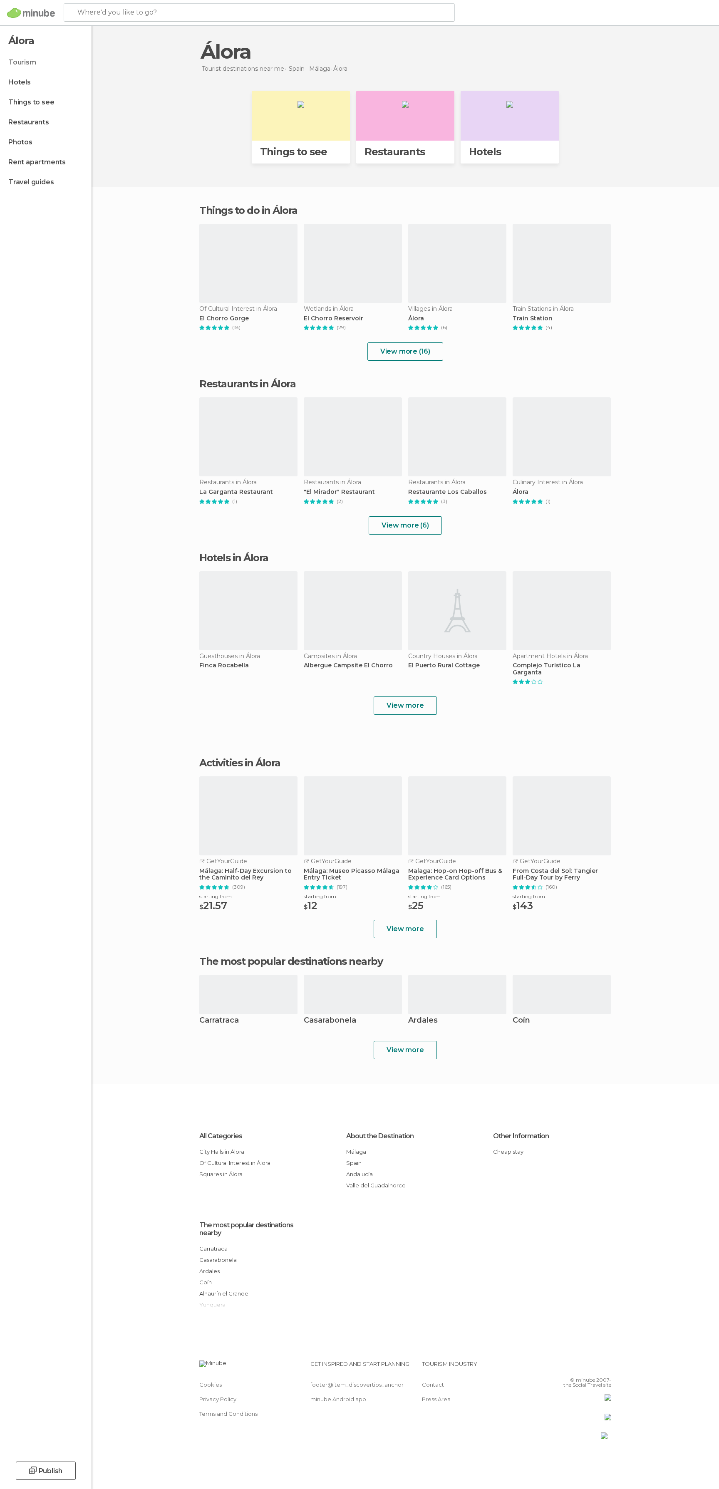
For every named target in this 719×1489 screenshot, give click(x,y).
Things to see (31, 102)
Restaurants (28, 122)
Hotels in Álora (233, 558)
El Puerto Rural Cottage (444, 665)
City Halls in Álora (221, 1151)
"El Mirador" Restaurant (339, 492)
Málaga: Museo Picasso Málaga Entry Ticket (351, 874)
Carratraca (219, 1021)
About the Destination (380, 1136)
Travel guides (31, 182)
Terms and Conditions (228, 1413)
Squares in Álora (221, 1174)
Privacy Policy (217, 1399)
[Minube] (31, 13)
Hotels (19, 82)
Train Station (533, 318)
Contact (433, 1384)
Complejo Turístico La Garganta (546, 669)
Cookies (210, 1384)
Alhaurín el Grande (223, 1293)
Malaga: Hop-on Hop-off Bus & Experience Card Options (455, 874)
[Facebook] (564, 1367)
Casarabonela (330, 1021)
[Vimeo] (591, 1367)
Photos (20, 142)
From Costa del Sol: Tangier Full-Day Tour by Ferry (555, 874)
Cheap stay (508, 1151)
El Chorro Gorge (224, 318)
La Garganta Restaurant (236, 492)
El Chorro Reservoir (333, 318)
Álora (416, 318)
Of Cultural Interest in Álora (234, 1162)
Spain (354, 1162)
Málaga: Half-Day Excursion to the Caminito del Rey (245, 874)
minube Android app (338, 1399)
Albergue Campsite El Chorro (348, 665)
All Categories (220, 1136)
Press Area (436, 1399)
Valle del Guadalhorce (376, 1185)
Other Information (521, 1136)
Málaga (356, 1151)
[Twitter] (577, 1367)
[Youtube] (605, 1367)
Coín (521, 1021)
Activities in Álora (239, 763)
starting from (215, 896)
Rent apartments (37, 162)
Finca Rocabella (224, 665)
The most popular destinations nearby (290, 961)
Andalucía (359, 1174)
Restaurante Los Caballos (447, 492)
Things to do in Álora (248, 210)
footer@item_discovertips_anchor (357, 1384)
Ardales (423, 1021)
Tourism (22, 62)
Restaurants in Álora (247, 384)
